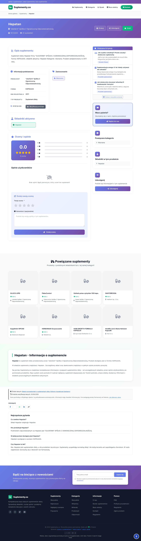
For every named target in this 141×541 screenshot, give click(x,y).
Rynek (102, 7)
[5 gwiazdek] (32, 205)
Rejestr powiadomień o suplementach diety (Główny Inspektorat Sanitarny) (46, 391)
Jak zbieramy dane (115, 397)
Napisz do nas (114, 121)
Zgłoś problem (119, 511)
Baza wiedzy (113, 7)
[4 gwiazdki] (28, 205)
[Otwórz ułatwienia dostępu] (136, 536)
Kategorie (91, 7)
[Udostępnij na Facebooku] (10, 407)
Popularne (54, 511)
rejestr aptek (86, 529)
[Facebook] (10, 512)
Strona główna (12, 13)
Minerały (75, 507)
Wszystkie (54, 500)
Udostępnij (114, 189)
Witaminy (75, 504)
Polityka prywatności (121, 504)
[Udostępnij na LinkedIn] (24, 407)
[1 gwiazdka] (16, 205)
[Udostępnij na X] (15, 407)
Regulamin (96, 515)
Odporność (76, 515)
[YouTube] (24, 512)
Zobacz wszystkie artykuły (113, 97)
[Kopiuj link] (29, 407)
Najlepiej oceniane (57, 507)
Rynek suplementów (100, 504)
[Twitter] (20, 512)
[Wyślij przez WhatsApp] (19, 407)
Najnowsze (55, 504)
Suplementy (78, 7)
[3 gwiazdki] (24, 205)
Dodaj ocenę (51, 232)
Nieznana (59, 78)
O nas (95, 500)
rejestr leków (77, 529)
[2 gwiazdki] (20, 205)
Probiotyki (75, 511)
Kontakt (127, 7)
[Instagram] (15, 512)
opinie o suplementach (64, 529)
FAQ (115, 500)
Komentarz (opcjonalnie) (25, 211)
